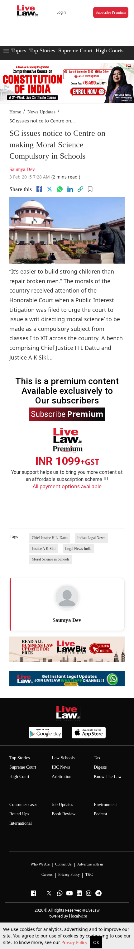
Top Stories (42, 50)
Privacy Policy (75, 942)
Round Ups (19, 814)
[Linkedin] (70, 189)
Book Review (63, 814)
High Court (19, 776)
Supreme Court (75, 50)
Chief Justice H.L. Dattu (50, 538)
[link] (80, 189)
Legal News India (78, 548)
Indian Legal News (91, 538)
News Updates (41, 111)
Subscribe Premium (111, 12)
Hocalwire (78, 916)
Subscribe (67, 413)
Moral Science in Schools (50, 559)
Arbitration (61, 776)
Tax (97, 758)
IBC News (61, 767)
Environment (105, 804)
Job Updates (62, 804)
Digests (100, 767)
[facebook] (39, 189)
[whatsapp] (60, 189)
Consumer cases (23, 804)
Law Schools (63, 758)
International (20, 823)
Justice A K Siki (43, 548)
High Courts (109, 50)
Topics (18, 50)
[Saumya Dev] (67, 596)
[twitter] (49, 189)
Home (15, 111)
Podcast (100, 814)
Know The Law (108, 776)
